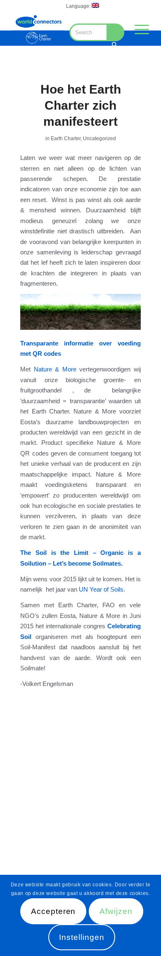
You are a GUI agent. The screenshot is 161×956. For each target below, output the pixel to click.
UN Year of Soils (101, 589)
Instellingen (81, 937)
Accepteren (53, 911)
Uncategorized (99, 138)
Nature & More (55, 369)
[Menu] (137, 29)
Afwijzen (116, 911)
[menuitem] (82, 5)
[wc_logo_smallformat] (38, 29)
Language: (79, 6)
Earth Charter (65, 138)
